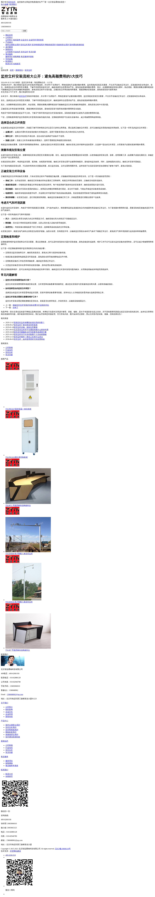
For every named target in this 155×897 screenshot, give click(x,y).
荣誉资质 (40, 40)
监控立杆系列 (25, 45)
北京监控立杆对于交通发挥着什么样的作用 (31, 330)
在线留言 (16, 64)
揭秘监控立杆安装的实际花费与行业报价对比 (31, 305)
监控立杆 (11, 2)
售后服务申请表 (27, 57)
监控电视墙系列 (38, 45)
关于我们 (4, 703)
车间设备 (9, 59)
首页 (12, 70)
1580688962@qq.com (15, 694)
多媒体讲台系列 (62, 45)
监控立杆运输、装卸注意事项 (25, 327)
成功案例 (9, 47)
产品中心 (4, 721)
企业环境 (32, 40)
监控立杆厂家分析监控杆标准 (25, 325)
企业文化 (24, 40)
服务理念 (9, 57)
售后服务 (9, 54)
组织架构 (16, 40)
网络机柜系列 (50, 45)
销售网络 (16, 57)
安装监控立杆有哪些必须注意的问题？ (29, 322)
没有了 (15, 307)
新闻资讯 (9, 49)
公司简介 (9, 37)
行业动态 (16, 52)
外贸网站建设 (15, 851)
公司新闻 (9, 52)
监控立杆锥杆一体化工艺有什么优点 (28, 337)
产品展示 (9, 42)
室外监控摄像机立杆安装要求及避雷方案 (30, 332)
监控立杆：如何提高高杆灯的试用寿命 (29, 339)
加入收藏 (4, 4)
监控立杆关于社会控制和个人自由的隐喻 (30, 334)
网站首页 (9, 35)
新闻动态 (4, 741)
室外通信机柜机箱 (76, 45)
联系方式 (9, 64)
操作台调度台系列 (12, 45)
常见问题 (32, 52)
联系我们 (13, 4)
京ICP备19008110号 (63, 849)
